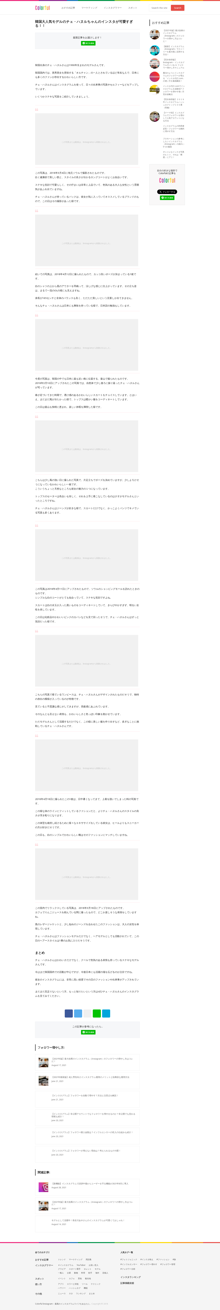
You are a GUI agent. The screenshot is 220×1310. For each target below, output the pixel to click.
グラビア (62, 1269)
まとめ (92, 1293)
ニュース (62, 1293)
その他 (38, 1293)
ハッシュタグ (75, 1288)
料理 (83, 1273)
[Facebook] (69, 1013)
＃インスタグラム (65, 1265)
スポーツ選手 (75, 1269)
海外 (97, 1273)
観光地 (88, 1278)
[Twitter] (78, 1013)
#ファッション (163, 1259)
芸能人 (105, 1273)
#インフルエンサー (128, 1264)
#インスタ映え (146, 1259)
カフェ (72, 1278)
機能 (86, 1288)
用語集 (88, 1259)
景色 (80, 1278)
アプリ (61, 1284)
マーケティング (89, 7)
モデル (97, 1269)
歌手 (90, 1273)
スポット (132, 7)
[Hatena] (106, 1013)
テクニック (95, 1284)
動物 (76, 1273)
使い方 (38, 1284)
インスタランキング (130, 1277)
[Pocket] (87, 1013)
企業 (69, 1273)
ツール (85, 1284)
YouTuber (81, 1265)
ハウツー (62, 1288)
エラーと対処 (73, 1284)
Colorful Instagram (42, 7)
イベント (62, 1278)
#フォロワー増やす (148, 1264)
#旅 (174, 1259)
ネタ (71, 1293)
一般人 (61, 1273)
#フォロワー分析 (127, 1269)
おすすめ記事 (68, 7)
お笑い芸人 (93, 1265)
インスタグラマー (113, 7)
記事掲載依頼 (127, 1283)
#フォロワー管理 (167, 1264)
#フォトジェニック (128, 1259)
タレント (87, 1269)
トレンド (62, 1259)
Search (177, 7)
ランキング (81, 1293)
